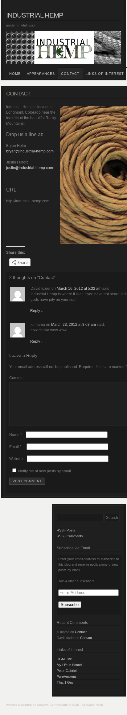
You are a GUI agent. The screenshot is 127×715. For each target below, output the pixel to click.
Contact (70, 73)
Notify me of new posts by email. (45, 471)
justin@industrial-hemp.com (29, 168)
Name (15, 435)
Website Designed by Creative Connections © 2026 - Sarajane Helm (54, 704)
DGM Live (64, 659)
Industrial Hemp (34, 15)
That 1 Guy (65, 682)
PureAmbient (66, 676)
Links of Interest (105, 73)
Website (16, 459)
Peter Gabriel (66, 671)
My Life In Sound (69, 665)
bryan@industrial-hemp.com (30, 151)
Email (15, 447)
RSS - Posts (66, 530)
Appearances (41, 73)
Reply (36, 311)
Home (15, 73)
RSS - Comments (70, 536)
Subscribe (70, 604)
